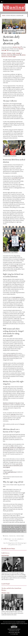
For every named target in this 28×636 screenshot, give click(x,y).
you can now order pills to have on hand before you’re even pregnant (13, 465)
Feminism (9, 53)
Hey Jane (18, 403)
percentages (14, 265)
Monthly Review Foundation (14, 629)
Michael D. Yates (5, 593)
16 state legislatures (16, 297)
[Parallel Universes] (12, 564)
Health (13, 53)
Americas (3, 55)
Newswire (17, 55)
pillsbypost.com (21, 447)
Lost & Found (5, 584)
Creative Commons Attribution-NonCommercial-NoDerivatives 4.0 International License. (14, 623)
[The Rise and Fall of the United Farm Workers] (12, 602)
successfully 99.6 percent (18, 178)
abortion (23, 55)
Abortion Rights (12, 56)
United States (10, 55)
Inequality (18, 53)
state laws (13, 414)
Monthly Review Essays (8, 549)
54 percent (22, 259)
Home (3, 15)
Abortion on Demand (8, 403)
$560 (12, 446)
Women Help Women (8, 449)
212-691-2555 (15, 634)
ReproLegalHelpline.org (10, 472)
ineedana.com (13, 447)
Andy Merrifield (5, 555)
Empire (4, 53)
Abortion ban (4, 56)
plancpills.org (6, 447)
